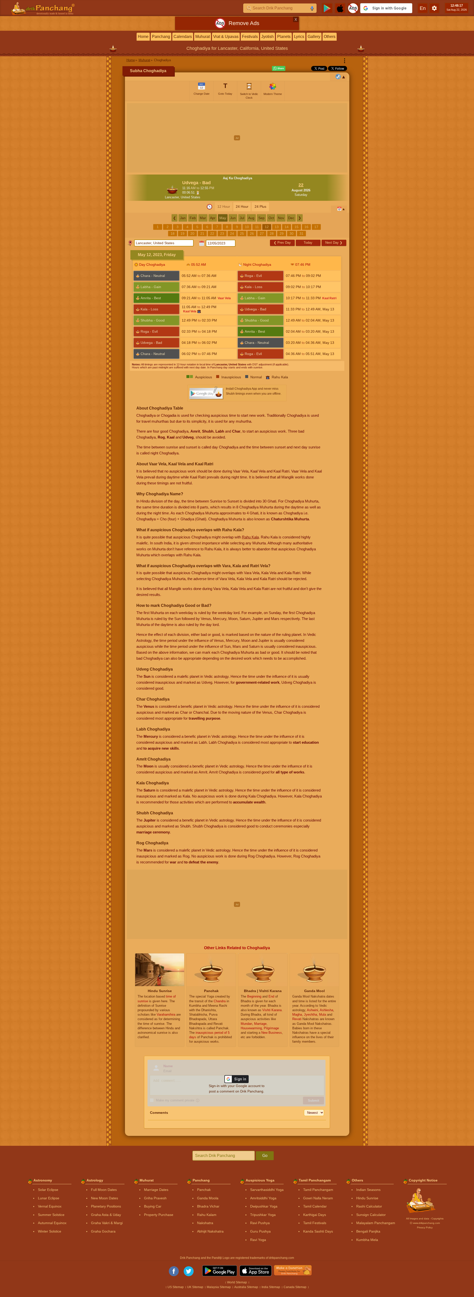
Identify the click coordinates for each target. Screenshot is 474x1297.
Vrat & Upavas (225, 36)
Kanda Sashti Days (318, 1231)
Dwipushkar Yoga (263, 1206)
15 (296, 227)
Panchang (161, 36)
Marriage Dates (156, 1190)
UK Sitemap (195, 1287)
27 (262, 234)
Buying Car (152, 1206)
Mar (203, 218)
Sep (261, 218)
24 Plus (260, 206)
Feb (193, 218)
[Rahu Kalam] (199, 311)
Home (143, 36)
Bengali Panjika (368, 1231)
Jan (183, 218)
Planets (284, 36)
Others (329, 36)
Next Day (333, 242)
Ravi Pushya (260, 1223)
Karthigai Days (314, 1215)
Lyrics (299, 36)
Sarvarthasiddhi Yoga (267, 1190)
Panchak (204, 1190)
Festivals (250, 36)
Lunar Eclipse (48, 1198)
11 (257, 227)
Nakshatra (205, 1223)
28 (272, 234)
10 (247, 227)
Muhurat (202, 36)
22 (212, 234)
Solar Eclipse (48, 1190)
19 (182, 234)
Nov (281, 218)
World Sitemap (237, 1282)
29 (282, 234)
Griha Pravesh (155, 1198)
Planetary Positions (106, 1206)
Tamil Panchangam (318, 1190)
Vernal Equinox (49, 1206)
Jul (242, 218)
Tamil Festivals (314, 1223)
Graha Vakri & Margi (107, 1223)
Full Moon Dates (104, 1190)
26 (252, 234)
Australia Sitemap (246, 1287)
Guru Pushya (260, 1231)
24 (232, 234)
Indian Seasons (368, 1190)
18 (173, 234)
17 (316, 227)
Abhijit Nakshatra (210, 1231)
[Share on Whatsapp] (278, 68)
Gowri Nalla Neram (318, 1198)
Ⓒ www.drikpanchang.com (425, 1223)
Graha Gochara (103, 1231)
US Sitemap (176, 1287)
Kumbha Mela (367, 1240)
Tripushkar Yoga (263, 1215)
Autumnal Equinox (52, 1223)
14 (287, 227)
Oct (271, 218)
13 (277, 227)
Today (308, 242)
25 (242, 234)
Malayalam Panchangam (375, 1223)
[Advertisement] (237, 138)
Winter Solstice (49, 1231)
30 (292, 234)
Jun (233, 218)
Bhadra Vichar (208, 1206)
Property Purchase (158, 1215)
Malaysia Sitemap (219, 1287)
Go (264, 1155)
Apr (212, 218)
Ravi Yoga (258, 1240)
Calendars (183, 36)
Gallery (314, 36)
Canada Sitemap (295, 1287)
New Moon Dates (104, 1198)
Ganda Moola (207, 1198)
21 (202, 234)
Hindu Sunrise (367, 1198)
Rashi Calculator (369, 1206)
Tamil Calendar (315, 1206)
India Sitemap (271, 1287)
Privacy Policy (425, 1227)
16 (306, 227)
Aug (251, 218)
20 (192, 234)
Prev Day (282, 242)
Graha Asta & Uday (106, 1215)
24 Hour (242, 206)
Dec (291, 218)
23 (222, 234)
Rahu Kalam (206, 1215)
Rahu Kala (250, 537)
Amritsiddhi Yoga (263, 1198)
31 (301, 234)
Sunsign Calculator (371, 1215)
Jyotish (267, 36)
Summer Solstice (51, 1215)
